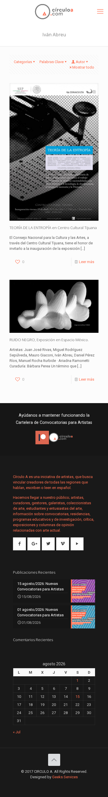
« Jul (16, 732)
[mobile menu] (100, 11)
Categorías (23, 62)
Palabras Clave (51, 62)
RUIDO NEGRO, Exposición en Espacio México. (49, 339)
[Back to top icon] (54, 760)
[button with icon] (19, 543)
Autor (80, 62)
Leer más (86, 262)
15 (77, 696)
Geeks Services (65, 777)
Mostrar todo (83, 67)
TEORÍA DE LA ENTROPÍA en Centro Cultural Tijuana (53, 227)
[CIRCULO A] (54, 11)
